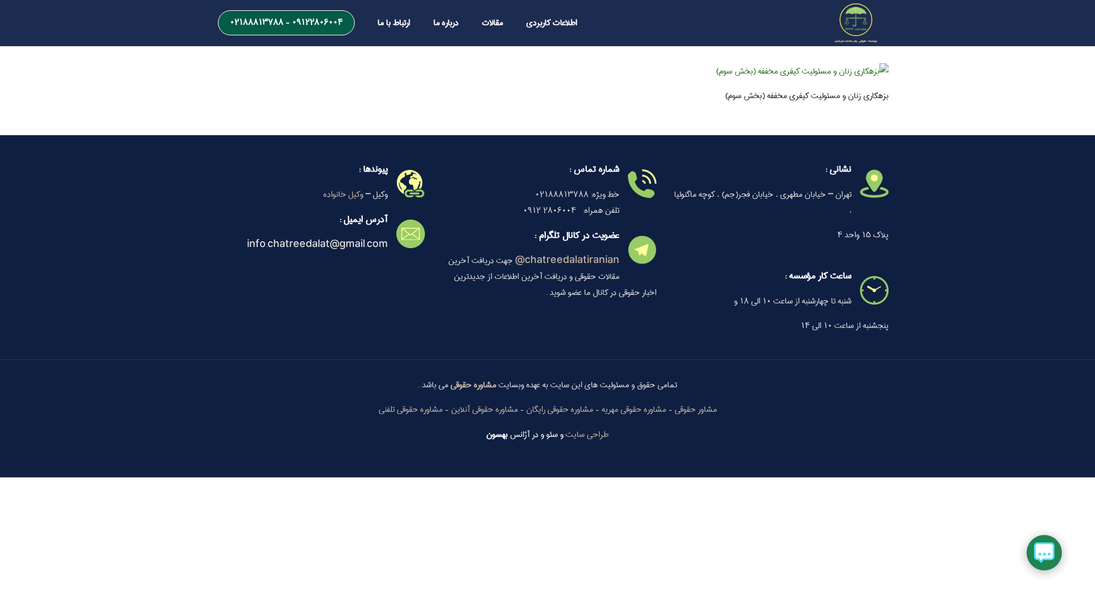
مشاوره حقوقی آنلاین (484, 409)
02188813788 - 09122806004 (286, 22)
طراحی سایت (587, 434)
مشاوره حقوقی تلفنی (411, 409)
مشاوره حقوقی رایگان (559, 409)
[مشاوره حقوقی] (856, 23)
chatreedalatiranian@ (567, 260)
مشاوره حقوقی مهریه (634, 409)
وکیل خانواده (343, 194)
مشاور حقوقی (696, 409)
